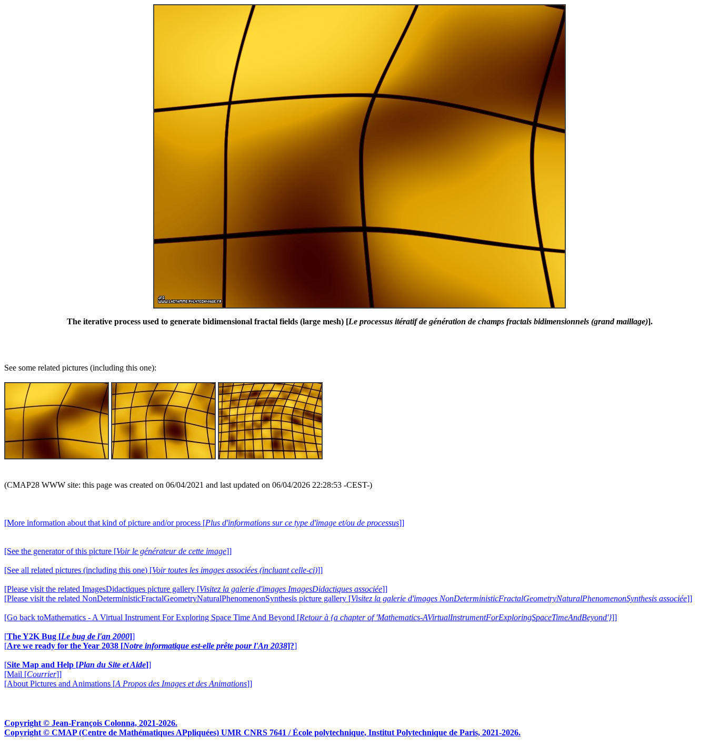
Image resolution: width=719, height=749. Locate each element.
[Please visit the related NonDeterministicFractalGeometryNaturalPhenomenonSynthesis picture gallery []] (348, 598)
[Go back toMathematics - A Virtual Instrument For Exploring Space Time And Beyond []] (310, 617)
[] (69, 636)
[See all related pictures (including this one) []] (163, 570)
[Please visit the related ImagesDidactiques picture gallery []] (195, 588)
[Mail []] (33, 674)
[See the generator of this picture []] (118, 551)
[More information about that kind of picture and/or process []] (204, 522)
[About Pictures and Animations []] (128, 683)
